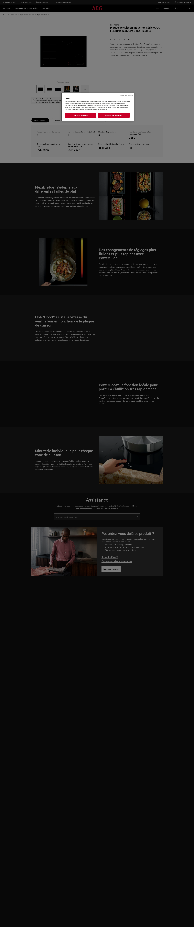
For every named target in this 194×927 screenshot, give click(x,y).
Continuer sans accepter (126, 95)
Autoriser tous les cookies (113, 115)
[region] (97, 107)
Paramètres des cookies (80, 115)
